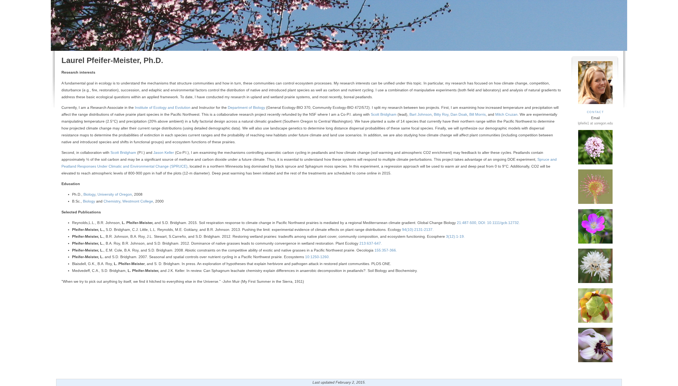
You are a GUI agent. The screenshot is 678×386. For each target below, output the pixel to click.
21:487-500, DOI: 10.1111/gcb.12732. (488, 223)
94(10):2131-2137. (417, 229)
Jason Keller (163, 152)
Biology (89, 194)
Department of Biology (246, 107)
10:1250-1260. (317, 257)
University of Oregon (114, 194)
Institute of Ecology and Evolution (162, 107)
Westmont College (137, 201)
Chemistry (112, 201)
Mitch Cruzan (506, 114)
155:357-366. (385, 250)
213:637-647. (370, 243)
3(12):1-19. (455, 236)
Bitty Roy (441, 114)
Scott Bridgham (383, 114)
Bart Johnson (420, 114)
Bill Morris (477, 114)
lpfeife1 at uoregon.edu (595, 123)
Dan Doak (458, 114)
